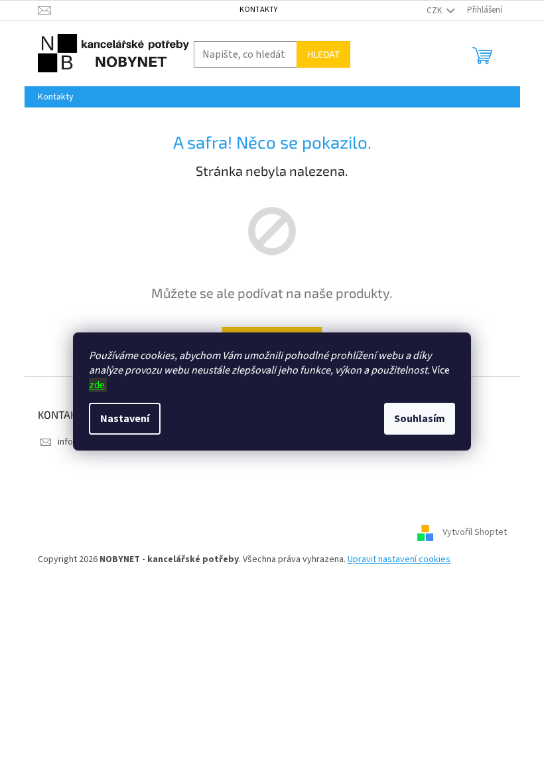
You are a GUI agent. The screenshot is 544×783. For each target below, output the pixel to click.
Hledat (323, 54)
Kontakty (258, 9)
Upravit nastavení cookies (399, 559)
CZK (435, 11)
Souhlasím (419, 418)
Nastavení (124, 418)
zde (97, 385)
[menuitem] (56, 96)
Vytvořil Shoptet (474, 532)
